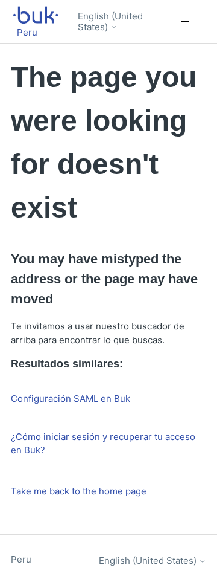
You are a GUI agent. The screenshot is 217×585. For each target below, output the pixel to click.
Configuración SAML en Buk (70, 398)
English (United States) (110, 21)
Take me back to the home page (78, 491)
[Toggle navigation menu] (184, 21)
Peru (21, 559)
